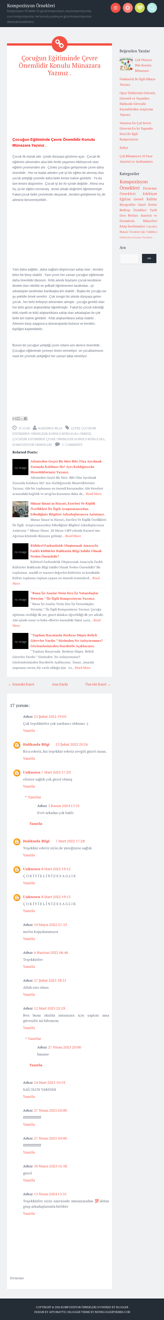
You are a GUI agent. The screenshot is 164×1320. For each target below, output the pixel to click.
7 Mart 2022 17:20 (56, 772)
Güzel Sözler (147, 205)
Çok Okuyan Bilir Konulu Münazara (143, 65)
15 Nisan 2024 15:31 (50, 1193)
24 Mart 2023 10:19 (49, 1082)
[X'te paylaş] (22, 419)
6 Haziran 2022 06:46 (51, 952)
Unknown (31, 772)
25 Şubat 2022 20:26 (72, 744)
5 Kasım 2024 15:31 (64, 805)
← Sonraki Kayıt (21, 684)
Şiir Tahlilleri (149, 232)
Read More (94, 494)
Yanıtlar (34, 797)
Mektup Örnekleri (133, 210)
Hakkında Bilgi (50, 428)
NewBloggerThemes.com (112, 1312)
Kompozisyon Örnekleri (31, 5)
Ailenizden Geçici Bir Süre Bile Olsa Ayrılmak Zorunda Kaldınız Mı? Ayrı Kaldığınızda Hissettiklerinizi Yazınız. (66, 466)
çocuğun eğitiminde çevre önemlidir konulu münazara (58, 439)
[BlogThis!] (18, 419)
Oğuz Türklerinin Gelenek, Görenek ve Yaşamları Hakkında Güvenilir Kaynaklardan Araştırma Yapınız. (137, 104)
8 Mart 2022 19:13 (56, 896)
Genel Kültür (145, 199)
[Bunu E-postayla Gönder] (14, 419)
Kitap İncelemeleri (132, 226)
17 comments (71, 445)
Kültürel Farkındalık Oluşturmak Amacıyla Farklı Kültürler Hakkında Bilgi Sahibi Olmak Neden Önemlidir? (66, 551)
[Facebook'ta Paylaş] (26, 419)
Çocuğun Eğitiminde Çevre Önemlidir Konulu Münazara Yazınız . (60, 65)
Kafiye (124, 148)
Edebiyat (150, 193)
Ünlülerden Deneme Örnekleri (136, 237)
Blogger (122, 1307)
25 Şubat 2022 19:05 (50, 716)
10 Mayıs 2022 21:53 (50, 924)
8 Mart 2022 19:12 (56, 868)
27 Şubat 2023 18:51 (50, 980)
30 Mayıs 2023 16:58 (50, 1166)
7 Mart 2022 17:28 (70, 840)
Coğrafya (151, 226)
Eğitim (125, 199)
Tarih (153, 210)
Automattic (57, 1312)
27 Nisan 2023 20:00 (64, 1047)
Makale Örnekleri (130, 232)
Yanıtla (29, 730)
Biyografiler (128, 205)
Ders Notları (129, 215)
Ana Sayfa (60, 684)
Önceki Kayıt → (98, 684)
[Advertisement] (59, 108)
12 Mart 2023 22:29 (49, 1008)
